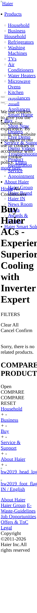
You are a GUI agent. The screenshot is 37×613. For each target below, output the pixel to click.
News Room (20, 204)
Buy (5, 431)
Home (7, 188)
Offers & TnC (14, 522)
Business (16, 30)
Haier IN (16, 198)
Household (18, 25)
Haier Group (13, 505)
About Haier (13, 459)
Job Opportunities (18, 516)
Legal (6, 527)
